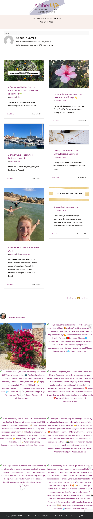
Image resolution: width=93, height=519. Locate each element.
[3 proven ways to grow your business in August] (24, 136)
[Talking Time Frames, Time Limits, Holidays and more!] (69, 137)
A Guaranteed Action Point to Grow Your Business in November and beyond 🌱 (23, 90)
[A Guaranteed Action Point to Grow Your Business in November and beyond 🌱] (24, 70)
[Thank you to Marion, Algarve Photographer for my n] (70, 440)
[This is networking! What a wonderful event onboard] (23, 440)
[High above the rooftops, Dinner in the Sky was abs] (70, 346)
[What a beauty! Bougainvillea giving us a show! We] (23, 346)
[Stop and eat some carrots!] (69, 194)
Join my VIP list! (46, 22)
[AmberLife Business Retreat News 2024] (24, 214)
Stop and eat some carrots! (66, 207)
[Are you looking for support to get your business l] (70, 487)
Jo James (13, 97)
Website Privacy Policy (62, 516)
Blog (18, 97)
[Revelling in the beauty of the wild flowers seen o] (23, 487)
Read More (10, 114)
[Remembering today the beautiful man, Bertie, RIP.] (70, 393)
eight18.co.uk (82, 516)
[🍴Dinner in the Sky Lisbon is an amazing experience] (23, 393)
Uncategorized (25, 254)
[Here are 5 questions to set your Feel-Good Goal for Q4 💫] (69, 74)
